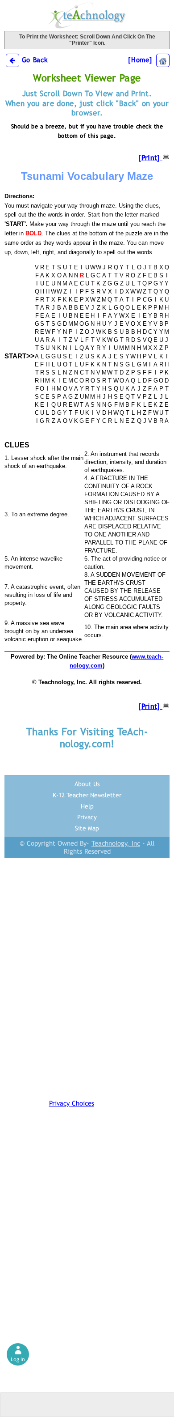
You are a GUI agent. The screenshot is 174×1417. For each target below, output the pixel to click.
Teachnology (87, 15)
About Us (87, 783)
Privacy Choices (71, 1103)
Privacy (87, 817)
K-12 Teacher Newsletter (87, 795)
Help (87, 806)
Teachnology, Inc (115, 843)
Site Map (87, 828)
